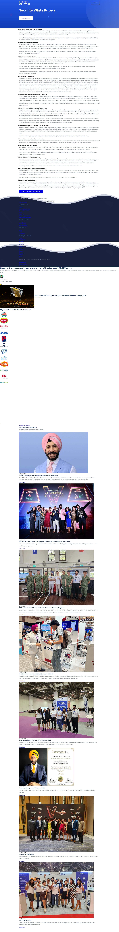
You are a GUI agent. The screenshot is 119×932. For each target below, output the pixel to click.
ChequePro (22, 243)
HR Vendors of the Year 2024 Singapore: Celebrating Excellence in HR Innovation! (44, 540)
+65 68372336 (23, 203)
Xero (20, 238)
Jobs (20, 232)
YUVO (20, 256)
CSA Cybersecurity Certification (31, 191)
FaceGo (21, 246)
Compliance (22, 266)
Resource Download (24, 211)
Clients (21, 207)
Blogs (20, 230)
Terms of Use (22, 262)
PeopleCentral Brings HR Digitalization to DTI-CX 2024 (36, 672)
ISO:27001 (21, 214)
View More (22, 480)
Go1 (20, 258)
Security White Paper (25, 217)
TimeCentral (22, 224)
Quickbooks (22, 240)
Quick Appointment (24, 209)
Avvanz (21, 248)
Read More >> (38, 296)
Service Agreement (24, 216)
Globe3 (21, 251)
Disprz (21, 254)
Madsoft (21, 241)
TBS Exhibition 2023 (25, 918)
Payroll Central (23, 225)
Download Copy (26, 18)
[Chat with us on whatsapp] (4, 928)
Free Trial (95, 3)
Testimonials (27, 424)
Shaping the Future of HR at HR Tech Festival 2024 (35, 738)
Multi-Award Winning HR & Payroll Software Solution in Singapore (60, 294)
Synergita (21, 253)
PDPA (20, 212)
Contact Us (22, 233)
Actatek (21, 245)
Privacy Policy (23, 264)
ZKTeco (21, 249)
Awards (21, 424)
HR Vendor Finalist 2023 (26, 852)
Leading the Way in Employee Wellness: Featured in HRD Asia (38, 473)
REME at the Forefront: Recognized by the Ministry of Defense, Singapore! (42, 606)
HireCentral (22, 222)
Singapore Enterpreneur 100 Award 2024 (32, 786)
